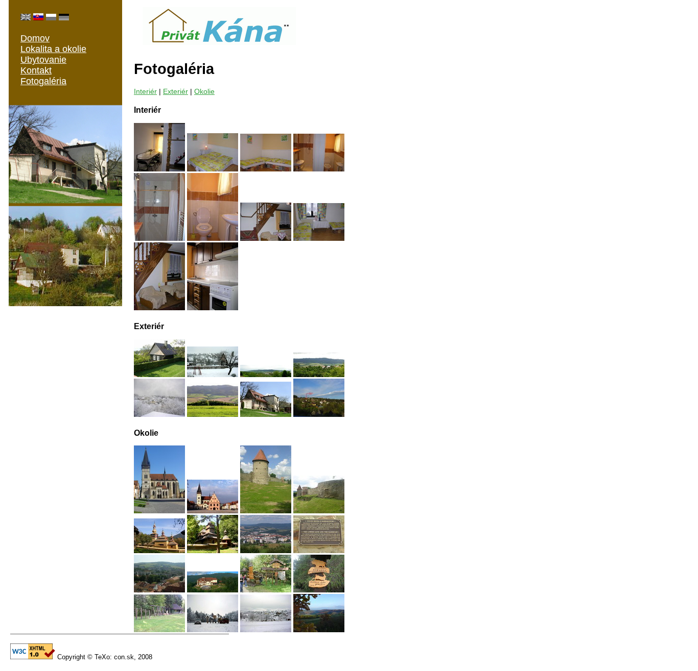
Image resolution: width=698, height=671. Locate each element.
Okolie (204, 91)
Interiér (145, 91)
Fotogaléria (43, 81)
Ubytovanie (43, 60)
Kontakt (36, 70)
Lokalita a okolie (53, 49)
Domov (35, 38)
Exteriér (175, 91)
